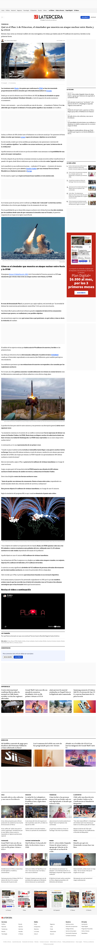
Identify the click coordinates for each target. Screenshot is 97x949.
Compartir (5, 83)
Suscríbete (19, 657)
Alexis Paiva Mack (12, 40)
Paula (75, 840)
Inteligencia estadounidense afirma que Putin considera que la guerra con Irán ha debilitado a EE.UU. (81, 132)
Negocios (19, 10)
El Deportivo (33, 10)
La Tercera (15, 642)
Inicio (3, 10)
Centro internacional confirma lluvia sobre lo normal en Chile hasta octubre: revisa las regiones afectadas (78, 167)
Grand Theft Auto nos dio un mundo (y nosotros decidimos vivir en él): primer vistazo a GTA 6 (36, 693)
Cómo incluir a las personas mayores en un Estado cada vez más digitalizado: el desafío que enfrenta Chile (78, 175)
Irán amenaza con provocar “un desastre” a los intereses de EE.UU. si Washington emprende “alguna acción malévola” (81, 104)
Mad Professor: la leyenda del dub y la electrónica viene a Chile (35, 845)
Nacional (13, 10)
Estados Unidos (22, 641)
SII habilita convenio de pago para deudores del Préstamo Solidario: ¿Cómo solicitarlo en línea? (14, 746)
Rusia (12, 641)
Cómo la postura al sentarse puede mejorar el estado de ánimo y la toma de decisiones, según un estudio (78, 203)
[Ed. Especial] (56, 908)
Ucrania (58, 641)
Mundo (40, 10)
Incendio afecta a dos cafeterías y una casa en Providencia (80, 117)
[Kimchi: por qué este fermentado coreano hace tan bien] (85, 859)
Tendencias (4, 24)
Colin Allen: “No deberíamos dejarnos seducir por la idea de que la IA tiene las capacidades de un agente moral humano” (78, 196)
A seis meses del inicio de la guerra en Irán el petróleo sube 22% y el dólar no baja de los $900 (36, 822)
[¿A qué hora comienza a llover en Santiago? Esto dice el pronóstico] (92, 182)
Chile (2, 795)
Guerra (20, 642)
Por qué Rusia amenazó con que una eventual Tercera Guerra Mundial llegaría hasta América (30, 636)
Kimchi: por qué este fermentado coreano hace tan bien (84, 845)
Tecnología (26, 10)
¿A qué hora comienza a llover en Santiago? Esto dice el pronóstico (77, 181)
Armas (8, 641)
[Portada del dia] (81, 264)
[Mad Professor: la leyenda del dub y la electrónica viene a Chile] (36, 859)
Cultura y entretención (32, 840)
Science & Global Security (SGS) (18, 274)
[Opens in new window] (40, 908)
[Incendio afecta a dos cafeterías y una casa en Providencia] (12, 811)
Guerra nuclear (38, 641)
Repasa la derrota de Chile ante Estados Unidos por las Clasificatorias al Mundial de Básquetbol (84, 830)
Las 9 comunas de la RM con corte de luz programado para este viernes (47, 745)
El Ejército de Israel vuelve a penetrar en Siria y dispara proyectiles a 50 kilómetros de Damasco (81, 110)
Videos (45, 10)
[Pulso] (24, 908)
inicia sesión (8, 657)
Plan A (11, 642)
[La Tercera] (8, 908)
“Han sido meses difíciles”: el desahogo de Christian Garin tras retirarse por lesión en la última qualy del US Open (85, 822)
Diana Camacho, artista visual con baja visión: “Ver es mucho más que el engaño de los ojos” (84, 870)
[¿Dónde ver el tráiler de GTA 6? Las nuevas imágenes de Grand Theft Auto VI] (80, 758)
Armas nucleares (30, 641)
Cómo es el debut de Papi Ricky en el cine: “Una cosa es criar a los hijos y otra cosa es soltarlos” (35, 870)
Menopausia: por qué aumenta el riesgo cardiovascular (83, 879)
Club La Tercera (60, 10)
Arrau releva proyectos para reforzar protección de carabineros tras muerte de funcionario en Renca (12, 822)
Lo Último (51, 10)
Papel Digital (69, 10)
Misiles (44, 641)
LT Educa (76, 10)
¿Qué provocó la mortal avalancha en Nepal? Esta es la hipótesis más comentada (78, 188)
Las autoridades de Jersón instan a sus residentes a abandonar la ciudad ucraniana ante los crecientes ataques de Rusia (82, 124)
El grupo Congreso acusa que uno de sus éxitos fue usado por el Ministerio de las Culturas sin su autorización (35, 880)
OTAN (15, 641)
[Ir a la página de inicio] (48, 17)
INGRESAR (93, 17)
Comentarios (13, 83)
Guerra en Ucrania (51, 641)
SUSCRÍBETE (81, 293)
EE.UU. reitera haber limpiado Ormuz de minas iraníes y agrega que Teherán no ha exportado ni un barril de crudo (81, 96)
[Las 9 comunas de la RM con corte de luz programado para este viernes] (48, 758)
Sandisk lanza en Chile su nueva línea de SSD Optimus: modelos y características (12, 870)
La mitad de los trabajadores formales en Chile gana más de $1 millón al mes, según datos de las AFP (36, 800)
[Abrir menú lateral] (2, 17)
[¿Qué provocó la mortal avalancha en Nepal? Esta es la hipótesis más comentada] (92, 188)
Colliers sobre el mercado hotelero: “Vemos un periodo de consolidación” (36, 829)
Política (8, 10)
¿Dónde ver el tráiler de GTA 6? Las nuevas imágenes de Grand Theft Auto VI (80, 746)
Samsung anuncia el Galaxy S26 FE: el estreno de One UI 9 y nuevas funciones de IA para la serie (84, 693)
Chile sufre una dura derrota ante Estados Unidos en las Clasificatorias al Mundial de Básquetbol (84, 800)
